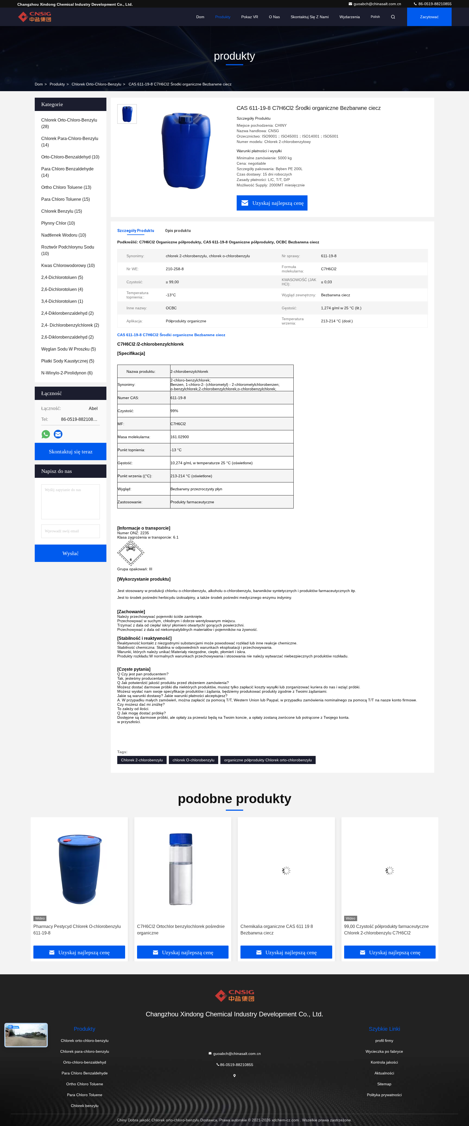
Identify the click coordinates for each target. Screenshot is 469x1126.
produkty (57, 84)
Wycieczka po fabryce (384, 1051)
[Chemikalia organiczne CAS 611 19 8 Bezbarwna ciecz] (217, 870)
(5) (62, 277)
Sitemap (384, 1084)
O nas (274, 17)
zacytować (429, 17)
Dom (200, 17)
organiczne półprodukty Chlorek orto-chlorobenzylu (268, 760)
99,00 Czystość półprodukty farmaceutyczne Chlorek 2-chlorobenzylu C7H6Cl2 (317, 929)
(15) (65, 199)
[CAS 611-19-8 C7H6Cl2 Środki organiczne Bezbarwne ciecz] (184, 149)
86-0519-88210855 (434, 4)
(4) (62, 289)
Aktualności (384, 1073)
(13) (66, 187)
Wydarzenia (350, 17)
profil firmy (384, 1040)
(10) (70, 157)
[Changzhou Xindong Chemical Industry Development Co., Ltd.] (34, 16)
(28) (69, 123)
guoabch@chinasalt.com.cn (378, 4)
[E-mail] (58, 434)
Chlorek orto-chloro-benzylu (96, 84)
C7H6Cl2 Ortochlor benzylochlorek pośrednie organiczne (112, 929)
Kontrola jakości (384, 1062)
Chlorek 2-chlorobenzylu (142, 760)
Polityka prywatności (384, 1095)
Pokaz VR (249, 17)
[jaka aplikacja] (45, 434)
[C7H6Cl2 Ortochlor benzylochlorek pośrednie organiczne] (114, 870)
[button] (40, 883)
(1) (62, 301)
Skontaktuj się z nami (310, 17)
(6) (67, 373)
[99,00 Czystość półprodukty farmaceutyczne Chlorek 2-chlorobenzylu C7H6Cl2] (320, 870)
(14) (69, 141)
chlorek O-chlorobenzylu (193, 760)
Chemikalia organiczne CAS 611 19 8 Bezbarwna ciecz (208, 929)
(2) (67, 313)
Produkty (222, 17)
